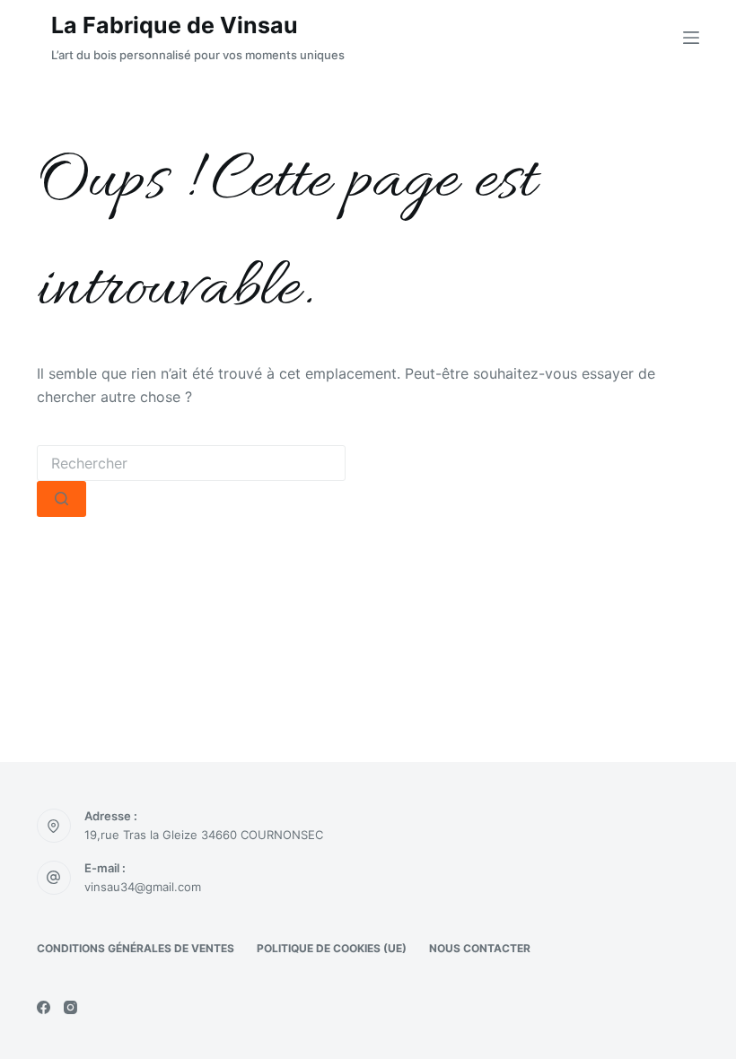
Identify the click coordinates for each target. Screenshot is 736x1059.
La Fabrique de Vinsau (174, 25)
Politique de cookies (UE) (332, 948)
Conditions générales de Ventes (135, 948)
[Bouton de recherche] (61, 499)
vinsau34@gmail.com (142, 887)
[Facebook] (43, 1007)
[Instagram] (70, 1007)
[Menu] (691, 38)
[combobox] (191, 463)
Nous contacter (479, 948)
